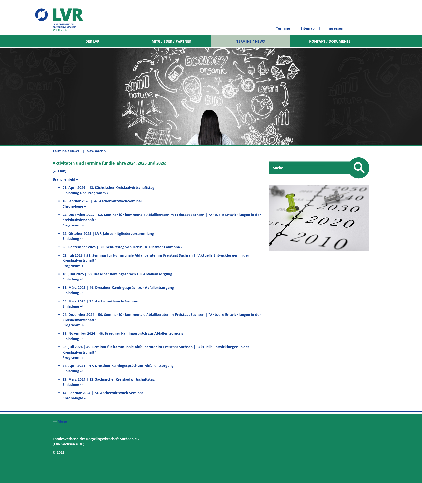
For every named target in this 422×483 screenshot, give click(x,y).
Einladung (71, 238)
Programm (72, 225)
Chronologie (73, 206)
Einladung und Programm (84, 193)
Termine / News (250, 41)
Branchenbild (64, 179)
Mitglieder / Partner (171, 41)
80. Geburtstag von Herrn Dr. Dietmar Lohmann (140, 247)
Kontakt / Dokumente (329, 41)
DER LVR (92, 41)
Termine (283, 28)
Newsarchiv (97, 151)
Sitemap (308, 28)
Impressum (335, 28)
